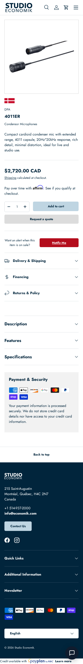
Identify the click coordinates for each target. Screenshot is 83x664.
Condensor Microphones (20, 124)
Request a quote (41, 219)
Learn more (63, 661)
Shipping (10, 178)
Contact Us (18, 526)
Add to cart (56, 206)
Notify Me (59, 242)
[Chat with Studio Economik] (72, 653)
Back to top (41, 454)
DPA (7, 109)
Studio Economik (24, 648)
